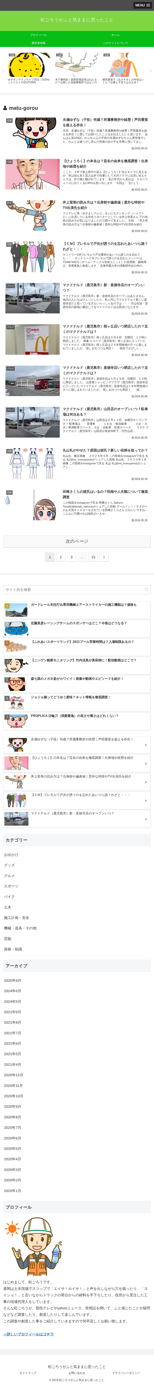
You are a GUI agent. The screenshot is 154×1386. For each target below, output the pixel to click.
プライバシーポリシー (126, 1373)
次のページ (77, 541)
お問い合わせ (77, 1373)
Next (151, 71)
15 (93, 557)
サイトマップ (27, 1373)
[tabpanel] (29, 70)
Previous (3, 71)
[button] (146, 589)
